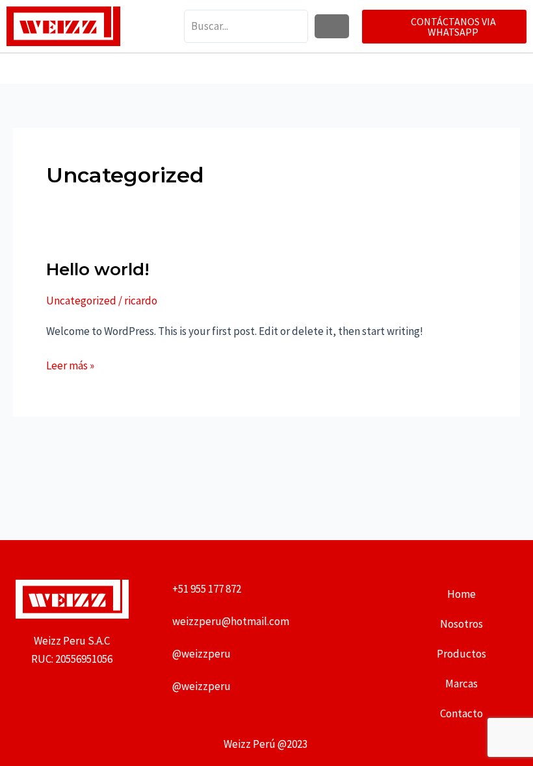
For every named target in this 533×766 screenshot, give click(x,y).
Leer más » (70, 364)
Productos (461, 654)
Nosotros (461, 624)
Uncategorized (81, 300)
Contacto (461, 713)
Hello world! (98, 269)
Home (461, 594)
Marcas (461, 683)
